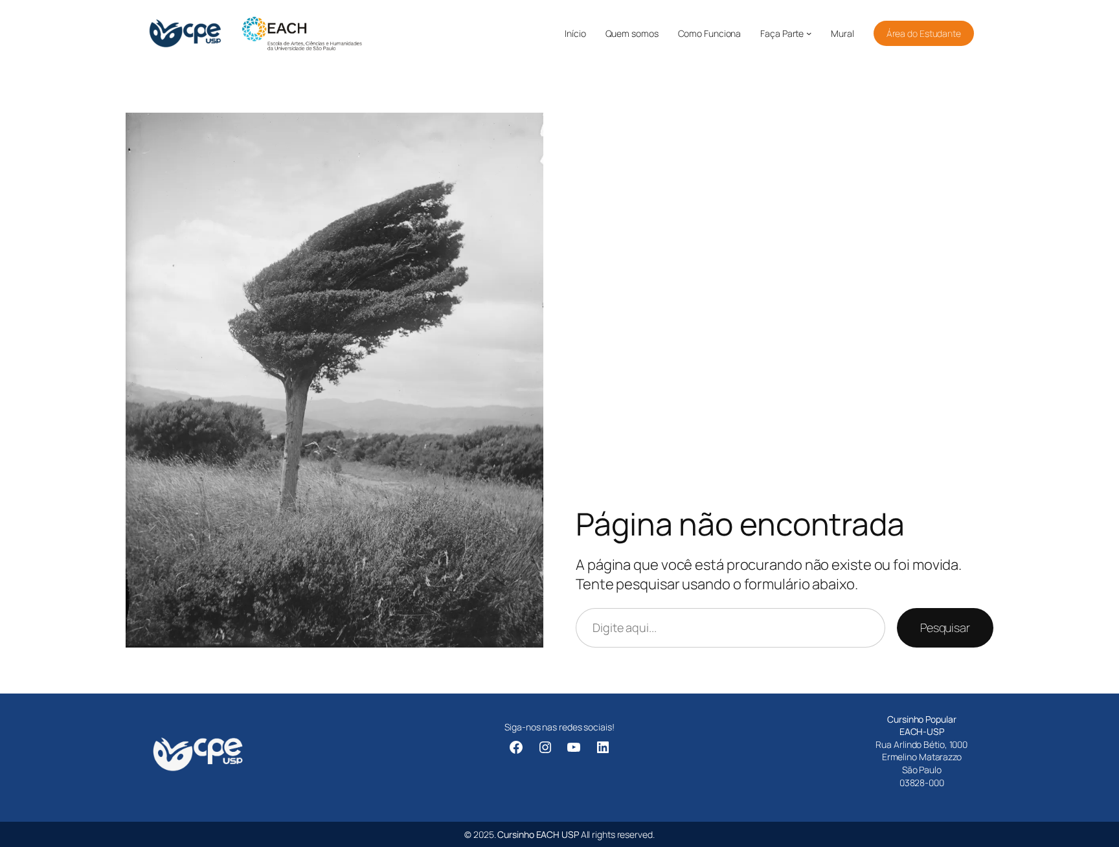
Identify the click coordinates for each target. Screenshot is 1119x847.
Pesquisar (945, 627)
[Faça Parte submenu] (808, 33)
